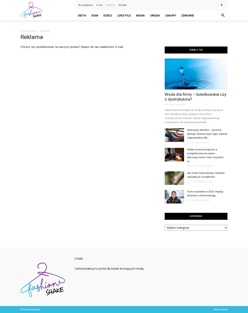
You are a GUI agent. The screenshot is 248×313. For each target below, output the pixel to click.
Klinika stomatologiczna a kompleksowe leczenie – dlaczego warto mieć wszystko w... (205, 155)
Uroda (155, 15)
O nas (99, 4)
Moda (140, 15)
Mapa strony (220, 309)
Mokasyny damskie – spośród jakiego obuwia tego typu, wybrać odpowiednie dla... (207, 134)
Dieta (82, 15)
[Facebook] (222, 5)
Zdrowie (187, 15)
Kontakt (123, 4)
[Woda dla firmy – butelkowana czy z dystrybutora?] (196, 74)
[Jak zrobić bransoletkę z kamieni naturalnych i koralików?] (174, 178)
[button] (222, 15)
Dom (94, 15)
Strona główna (85, 4)
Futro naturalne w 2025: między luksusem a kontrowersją (205, 194)
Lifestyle (124, 15)
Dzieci (107, 15)
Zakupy (170, 15)
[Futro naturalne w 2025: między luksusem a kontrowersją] (174, 196)
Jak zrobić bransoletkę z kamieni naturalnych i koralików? (206, 175)
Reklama (110, 4)
